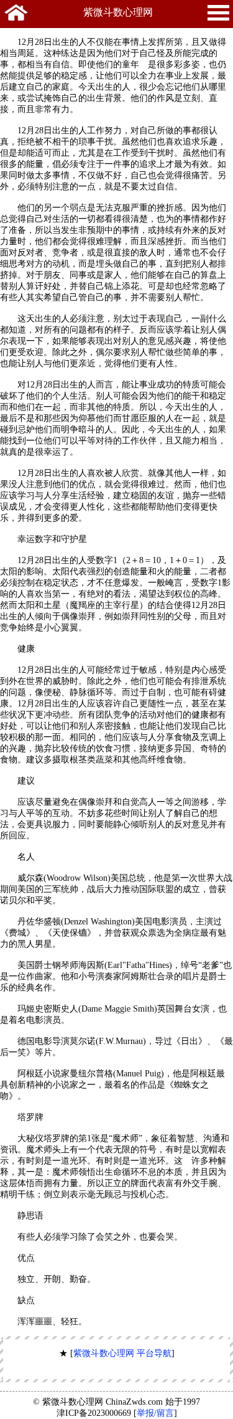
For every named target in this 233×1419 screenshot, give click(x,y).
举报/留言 (155, 1413)
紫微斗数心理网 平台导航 (122, 1353)
